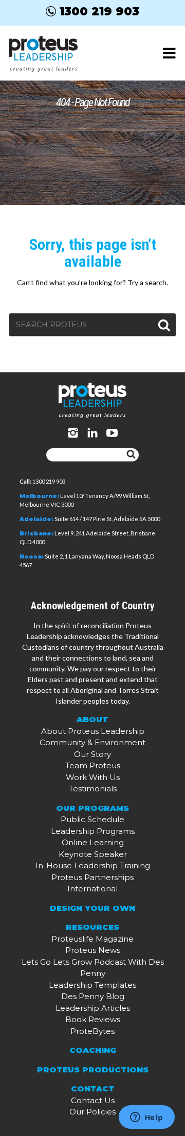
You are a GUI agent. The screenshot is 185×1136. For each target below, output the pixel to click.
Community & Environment (92, 742)
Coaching (92, 1050)
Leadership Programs (93, 831)
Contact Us (93, 1100)
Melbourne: (39, 496)
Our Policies (92, 1112)
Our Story (92, 754)
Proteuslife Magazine (92, 939)
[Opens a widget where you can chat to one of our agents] (146, 1118)
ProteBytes (92, 1031)
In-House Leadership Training (92, 865)
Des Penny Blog (92, 996)
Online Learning (93, 842)
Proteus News (92, 950)
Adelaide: (36, 519)
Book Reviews (92, 1019)
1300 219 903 (99, 11)
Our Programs (92, 808)
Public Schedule (92, 819)
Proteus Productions (93, 1069)
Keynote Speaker (93, 854)
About (92, 719)
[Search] (131, 455)
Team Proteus (92, 765)
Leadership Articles (92, 1008)
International (92, 888)
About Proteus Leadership (92, 731)
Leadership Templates (92, 985)
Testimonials (93, 788)
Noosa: (32, 556)
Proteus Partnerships (92, 877)
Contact (93, 1088)
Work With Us (93, 777)
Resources (92, 927)
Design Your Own (92, 908)
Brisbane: (36, 533)
